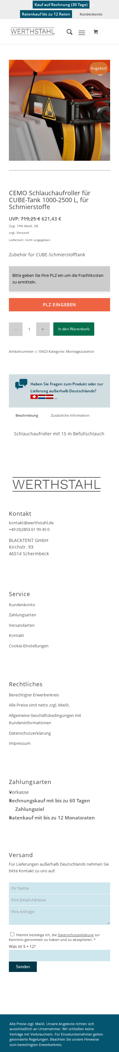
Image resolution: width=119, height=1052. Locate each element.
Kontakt (16, 635)
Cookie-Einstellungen (29, 646)
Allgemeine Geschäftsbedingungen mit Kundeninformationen (45, 719)
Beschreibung (27, 415)
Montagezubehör (80, 351)
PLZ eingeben (59, 305)
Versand (23, 232)
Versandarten (22, 625)
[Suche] (66, 33)
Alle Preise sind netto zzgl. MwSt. (39, 705)
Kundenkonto (91, 14)
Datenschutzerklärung (30, 733)
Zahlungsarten (22, 615)
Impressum (19, 743)
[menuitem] (61, 4)
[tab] (26, 415)
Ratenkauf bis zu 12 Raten (46, 14)
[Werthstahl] (49, 31)
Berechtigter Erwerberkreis (34, 695)
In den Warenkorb (73, 329)
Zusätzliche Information (70, 415)
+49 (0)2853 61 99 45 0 (29, 529)
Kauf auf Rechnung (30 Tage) (61, 4)
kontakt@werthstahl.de (31, 523)
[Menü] (81, 32)
